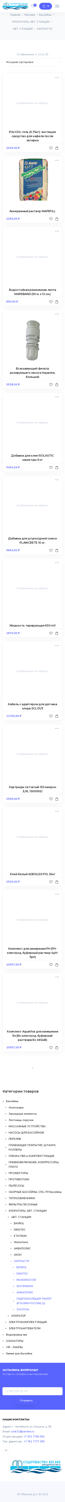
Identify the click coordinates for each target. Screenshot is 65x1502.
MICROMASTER (26, 1280)
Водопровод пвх (16, 1334)
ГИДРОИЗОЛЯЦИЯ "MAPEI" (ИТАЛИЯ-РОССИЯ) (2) (34, 1301)
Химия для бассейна (19, 1353)
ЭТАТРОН (22, 1309)
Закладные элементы (23, 1114)
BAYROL (19, 1223)
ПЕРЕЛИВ (15, 1139)
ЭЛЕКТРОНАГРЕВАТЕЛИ (25, 1328)
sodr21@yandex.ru (22, 1431)
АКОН (17, 1255)
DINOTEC (19, 1229)
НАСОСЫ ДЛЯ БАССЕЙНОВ (26, 1132)
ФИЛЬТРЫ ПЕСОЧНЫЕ (23, 1204)
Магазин (29, 15)
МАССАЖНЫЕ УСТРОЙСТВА (27, 1126)
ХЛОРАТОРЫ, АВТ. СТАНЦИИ (31, 22)
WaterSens (21, 1242)
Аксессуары (16, 1107)
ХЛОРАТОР (18, 1316)
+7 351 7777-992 (34, 1441)
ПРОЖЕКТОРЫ (18, 1173)
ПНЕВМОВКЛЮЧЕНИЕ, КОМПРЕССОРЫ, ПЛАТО (34, 1165)
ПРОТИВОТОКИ (19, 1179)
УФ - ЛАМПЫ (14, 1347)
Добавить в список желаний (51, 151)
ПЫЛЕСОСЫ (16, 1185)
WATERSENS (24, 1286)
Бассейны (45, 15)
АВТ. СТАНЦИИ (23, 29)
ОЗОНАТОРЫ (14, 1341)
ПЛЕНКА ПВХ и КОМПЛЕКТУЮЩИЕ (31, 1156)
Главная (15, 15)
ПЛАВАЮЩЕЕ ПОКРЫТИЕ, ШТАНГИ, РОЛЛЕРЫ (32, 1147)
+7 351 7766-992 (34, 1436)
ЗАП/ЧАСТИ (21, 1261)
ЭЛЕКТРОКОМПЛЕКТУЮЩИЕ (28, 1322)
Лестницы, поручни (21, 1120)
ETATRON (20, 1236)
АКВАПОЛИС (22, 1248)
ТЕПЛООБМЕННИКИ (22, 1198)
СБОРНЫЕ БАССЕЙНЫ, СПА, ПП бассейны (35, 1192)
